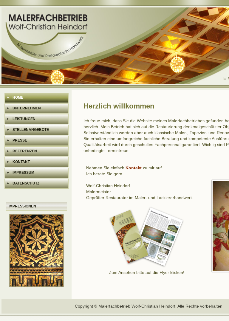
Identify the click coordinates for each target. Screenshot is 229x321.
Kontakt (134, 167)
